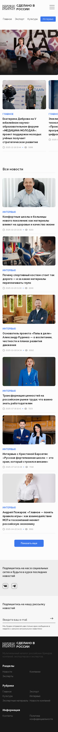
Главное (7, 19)
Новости (7, 671)
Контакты (8, 716)
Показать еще (29, 543)
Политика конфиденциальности (41, 717)
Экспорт (19, 19)
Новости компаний (40, 700)
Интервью (48, 19)
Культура (33, 19)
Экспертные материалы (15, 700)
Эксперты (8, 676)
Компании (35, 671)
